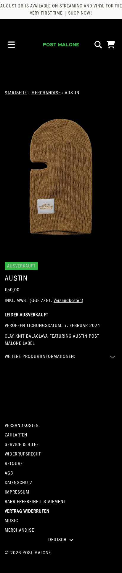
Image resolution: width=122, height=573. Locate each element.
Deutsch (57, 539)
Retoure (14, 463)
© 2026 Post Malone (28, 552)
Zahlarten (16, 435)
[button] (61, 356)
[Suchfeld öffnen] (98, 44)
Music (11, 520)
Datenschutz (19, 482)
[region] (61, 9)
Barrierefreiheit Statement (35, 501)
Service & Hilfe (22, 444)
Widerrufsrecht (23, 454)
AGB (9, 473)
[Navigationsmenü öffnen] (11, 44)
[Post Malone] (61, 44)
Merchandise (46, 92)
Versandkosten (68, 300)
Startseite (16, 92)
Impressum (17, 492)
